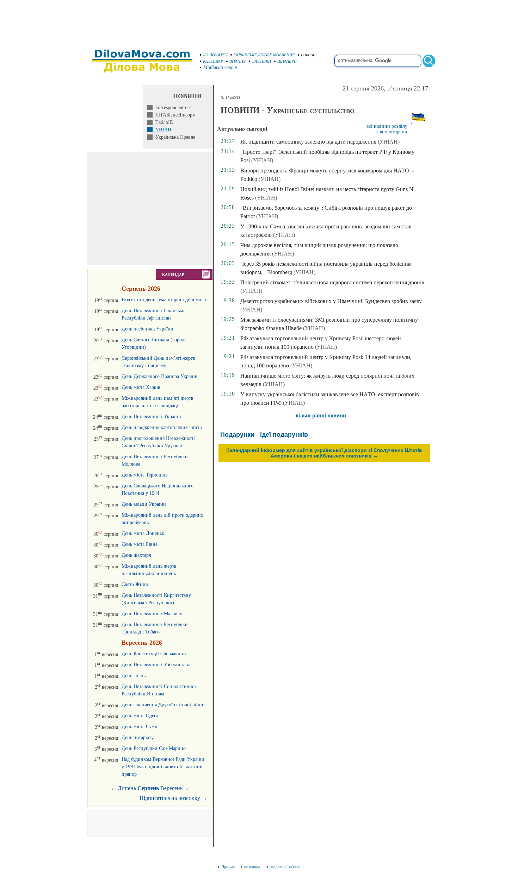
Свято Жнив (135, 584)
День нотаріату (138, 737)
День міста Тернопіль (144, 475)
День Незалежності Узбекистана (156, 664)
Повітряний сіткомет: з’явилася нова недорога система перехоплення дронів (332, 282)
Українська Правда (174, 137)
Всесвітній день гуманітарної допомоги (164, 299)
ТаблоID (163, 122)
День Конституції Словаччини (154, 653)
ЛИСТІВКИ (261, 61)
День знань (134, 675)
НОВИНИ (308, 55)
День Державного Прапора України (160, 376)
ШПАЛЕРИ (287, 61)
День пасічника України (147, 329)
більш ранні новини (321, 415)
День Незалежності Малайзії (152, 613)
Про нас (228, 867)
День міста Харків (141, 387)
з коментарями (391, 131)
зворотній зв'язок (285, 867)
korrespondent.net (172, 107)
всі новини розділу (386, 126)
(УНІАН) (389, 142)
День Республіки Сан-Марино (154, 748)
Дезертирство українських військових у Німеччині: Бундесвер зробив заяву (331, 301)
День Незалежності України (151, 416)
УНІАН (162, 129)
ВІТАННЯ (237, 61)
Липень (127, 788)
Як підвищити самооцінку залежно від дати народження (308, 142)
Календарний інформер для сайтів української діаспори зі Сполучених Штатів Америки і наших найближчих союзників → (324, 453)
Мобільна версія (220, 67)
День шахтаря (136, 555)
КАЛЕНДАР (213, 61)
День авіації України (144, 504)
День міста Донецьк (143, 533)
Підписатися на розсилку (173, 798)
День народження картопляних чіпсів (162, 427)
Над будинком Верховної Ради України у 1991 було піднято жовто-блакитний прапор (163, 767)
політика (252, 867)
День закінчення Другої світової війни (163, 704)
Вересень (171, 788)
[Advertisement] (259, 21)
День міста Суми (140, 726)
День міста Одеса (140, 715)
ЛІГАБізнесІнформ (174, 115)
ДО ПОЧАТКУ (215, 55)
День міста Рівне (140, 544)
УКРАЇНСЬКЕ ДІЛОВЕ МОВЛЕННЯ (264, 55)
